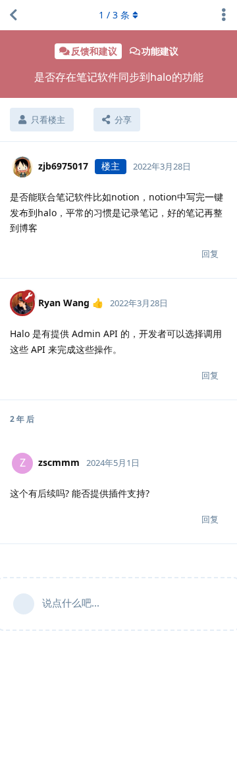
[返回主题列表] (13, 15)
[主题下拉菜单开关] (224, 15)
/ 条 (114, 15)
